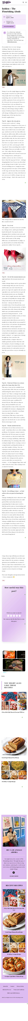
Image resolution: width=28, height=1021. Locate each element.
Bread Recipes (7, 754)
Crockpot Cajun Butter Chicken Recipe (14, 976)
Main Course (11, 778)
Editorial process (12, 42)
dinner (5, 778)
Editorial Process (7, 989)
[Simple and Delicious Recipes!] (7, 2)
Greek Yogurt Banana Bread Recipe (10, 757)
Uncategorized (9, 26)
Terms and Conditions (19, 989)
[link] (5, 661)
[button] (23, 2)
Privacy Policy (20, 986)
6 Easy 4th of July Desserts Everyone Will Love (13, 712)
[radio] (8, 616)
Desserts (5, 709)
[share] (23, 660)
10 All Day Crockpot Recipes (9, 781)
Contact (12, 986)
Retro (8, 661)
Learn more (14, 876)
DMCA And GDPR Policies (13, 993)
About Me (5, 986)
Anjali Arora (10, 22)
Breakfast (15, 754)
